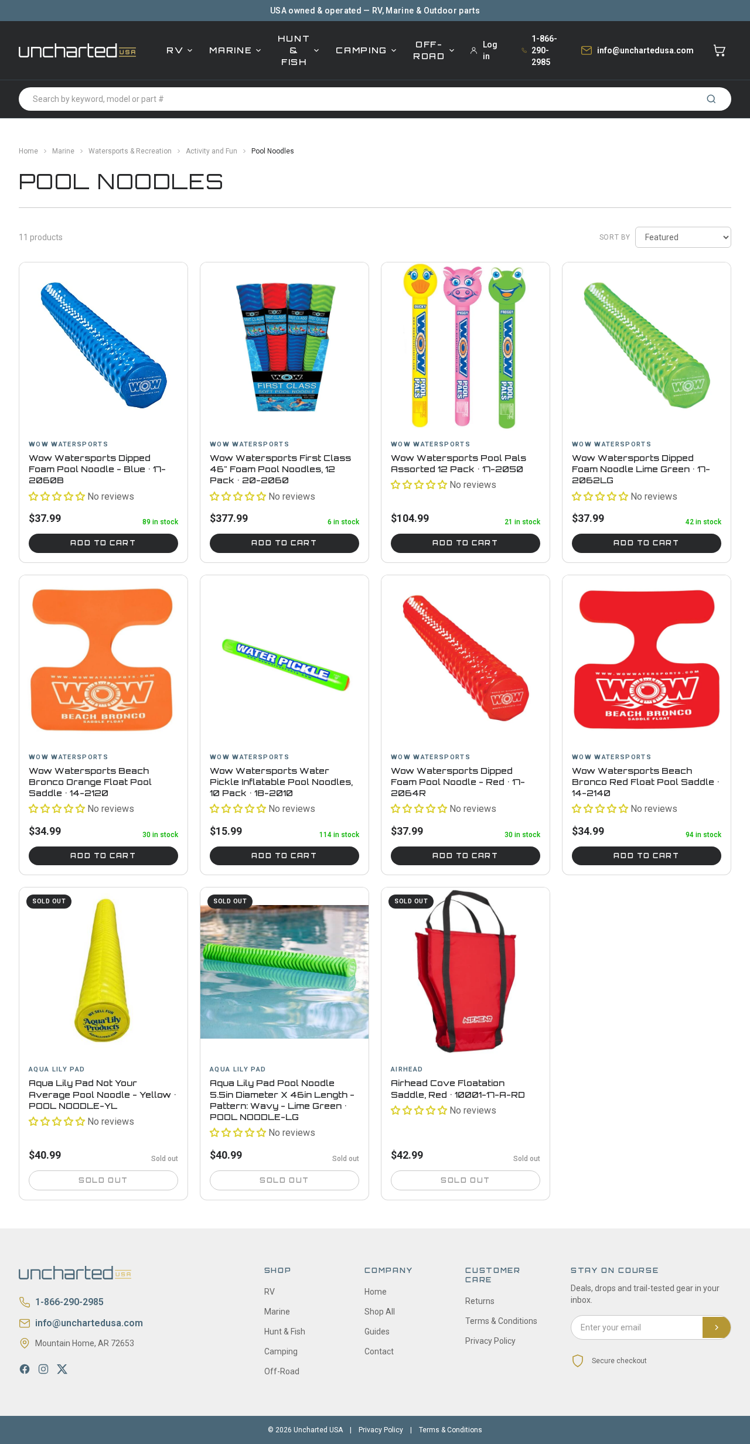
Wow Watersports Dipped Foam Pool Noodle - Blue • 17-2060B (97, 469)
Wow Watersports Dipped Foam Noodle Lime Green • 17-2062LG (641, 469)
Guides (377, 1331)
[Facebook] (24, 1369)
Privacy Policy (490, 1341)
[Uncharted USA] (77, 50)
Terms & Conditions (501, 1321)
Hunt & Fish (294, 50)
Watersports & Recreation (130, 151)
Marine (230, 50)
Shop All (379, 1311)
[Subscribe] (717, 1327)
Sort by (614, 237)
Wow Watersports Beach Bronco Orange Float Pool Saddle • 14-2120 (90, 782)
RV (174, 50)
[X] (62, 1369)
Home (28, 151)
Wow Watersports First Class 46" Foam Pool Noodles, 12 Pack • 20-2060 (280, 469)
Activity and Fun (211, 151)
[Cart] (719, 50)
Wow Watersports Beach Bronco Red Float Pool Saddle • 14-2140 (646, 782)
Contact (379, 1351)
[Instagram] (43, 1369)
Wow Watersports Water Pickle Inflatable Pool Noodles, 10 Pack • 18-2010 (281, 782)
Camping (361, 50)
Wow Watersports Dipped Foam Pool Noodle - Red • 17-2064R (458, 782)
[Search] (711, 99)
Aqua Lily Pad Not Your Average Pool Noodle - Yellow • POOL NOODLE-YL (102, 1094)
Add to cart (103, 543)
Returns (480, 1301)
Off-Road (429, 50)
